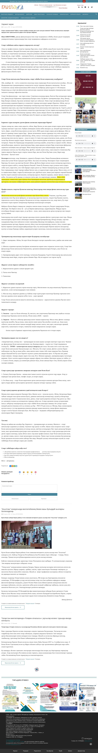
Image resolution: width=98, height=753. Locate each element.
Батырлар (85, 14)
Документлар (81, 751)
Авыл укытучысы (39, 14)
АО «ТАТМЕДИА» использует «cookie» (15, 741)
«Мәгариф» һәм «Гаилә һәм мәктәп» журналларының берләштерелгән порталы (29, 1)
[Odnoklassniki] (88, 7)
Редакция (25, 751)
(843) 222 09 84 (88, 740)
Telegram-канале (30, 603)
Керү (82, 5)
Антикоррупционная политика (13, 740)
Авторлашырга (15, 498)
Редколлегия (37, 751)
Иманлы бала (64, 14)
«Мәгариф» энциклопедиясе (10, 18)
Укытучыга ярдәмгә (7, 14)
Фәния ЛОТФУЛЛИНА (18, 514)
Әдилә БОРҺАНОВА (17, 27)
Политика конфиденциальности (13, 744)
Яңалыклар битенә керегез (12, 607)
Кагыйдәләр (50, 751)
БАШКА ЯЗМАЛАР (86, 71)
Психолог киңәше (52, 14)
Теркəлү (78, 5)
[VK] (78, 7)
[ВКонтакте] (10, 466)
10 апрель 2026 (6, 514)
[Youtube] (85, 7)
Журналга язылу (75, 14)
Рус (87, 1)
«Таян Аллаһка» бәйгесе (28, 18)
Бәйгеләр (29, 14)
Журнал (15, 751)
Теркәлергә (43, 498)
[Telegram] (91, 7)
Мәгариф (15, 623)
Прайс (60, 751)
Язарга (29, 494)
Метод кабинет (19, 14)
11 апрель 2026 (6, 27)
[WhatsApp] (14, 466)
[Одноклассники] (12, 466)
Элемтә (70, 751)
